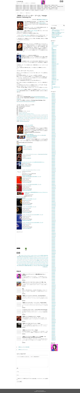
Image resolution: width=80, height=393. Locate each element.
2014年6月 (53, 259)
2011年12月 (54, 302)
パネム (39, 261)
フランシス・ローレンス (21, 89)
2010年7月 (53, 326)
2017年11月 (54, 204)
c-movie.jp (20, 1)
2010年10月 (54, 322)
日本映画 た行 (54, 69)
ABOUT (53, 42)
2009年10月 (54, 339)
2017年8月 (53, 208)
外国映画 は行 (40, 19)
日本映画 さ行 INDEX (26, 7)
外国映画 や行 (54, 59)
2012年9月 (53, 289)
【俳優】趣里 (54, 37)
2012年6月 (53, 293)
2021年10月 (54, 136)
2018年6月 (53, 194)
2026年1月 (53, 93)
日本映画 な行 (54, 71)
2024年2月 (53, 96)
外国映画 (25, 265)
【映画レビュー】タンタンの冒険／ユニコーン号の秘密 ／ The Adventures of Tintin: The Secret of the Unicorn (34, 337)
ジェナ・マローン (43, 118)
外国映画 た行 (54, 53)
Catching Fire (45, 255)
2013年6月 (53, 276)
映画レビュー (45, 19)
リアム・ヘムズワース (30, 264)
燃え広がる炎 (43, 265)
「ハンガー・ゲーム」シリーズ (35, 255)
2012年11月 (54, 286)
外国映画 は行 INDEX (54, 5)
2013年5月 (53, 277)
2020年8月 (53, 156)
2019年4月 (53, 179)
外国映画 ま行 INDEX (19, 6)
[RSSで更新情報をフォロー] (62, 1)
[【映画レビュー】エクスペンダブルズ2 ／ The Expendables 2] (19, 299)
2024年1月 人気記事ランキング (57, 36)
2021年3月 (53, 146)
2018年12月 (54, 185)
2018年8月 (53, 191)
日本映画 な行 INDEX (40, 7)
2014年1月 (53, 266)
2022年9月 (53, 120)
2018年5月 (53, 195)
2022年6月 (53, 125)
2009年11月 (54, 338)
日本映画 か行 (54, 66)
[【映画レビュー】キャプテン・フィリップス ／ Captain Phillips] (19, 306)
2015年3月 (53, 246)
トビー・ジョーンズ (34, 261)
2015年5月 (53, 243)
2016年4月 (53, 227)
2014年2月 (53, 264)
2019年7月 (53, 175)
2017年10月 (54, 205)
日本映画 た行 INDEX (33, 7)
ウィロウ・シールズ (23, 118)
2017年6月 (53, 211)
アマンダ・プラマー (36, 256)
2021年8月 (53, 139)
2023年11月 (54, 100)
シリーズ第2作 (36, 260)
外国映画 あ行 (54, 49)
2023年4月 (53, 110)
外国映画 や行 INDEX (26, 6)
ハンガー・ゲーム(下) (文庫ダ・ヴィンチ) (29, 206)
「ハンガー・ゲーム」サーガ (25, 255)
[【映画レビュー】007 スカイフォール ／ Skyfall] (19, 327)
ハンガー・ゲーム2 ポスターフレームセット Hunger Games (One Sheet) (34, 154)
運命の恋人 (46, 266)
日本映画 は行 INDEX (47, 7)
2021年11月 (54, 135)
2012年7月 (53, 292)
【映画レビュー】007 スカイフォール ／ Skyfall (31, 323)
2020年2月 (53, 165)
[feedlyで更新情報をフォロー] (60, 1)
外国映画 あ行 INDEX (19, 5)
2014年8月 (53, 256)
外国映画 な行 (54, 55)
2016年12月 (54, 220)
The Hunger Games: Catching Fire (27, 256)
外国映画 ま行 (54, 58)
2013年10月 (54, 270)
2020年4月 (53, 162)
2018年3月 (53, 198)
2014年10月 (54, 253)
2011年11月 (53, 303)
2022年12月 (54, 116)
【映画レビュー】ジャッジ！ (23, 349)
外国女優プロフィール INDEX (20, 10)
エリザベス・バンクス (26, 116)
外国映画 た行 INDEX (40, 5)
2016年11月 (54, 221)
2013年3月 (53, 280)
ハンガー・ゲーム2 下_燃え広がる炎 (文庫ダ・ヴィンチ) (31, 184)
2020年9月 (53, 155)
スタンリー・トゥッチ (23, 117)
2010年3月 (53, 332)
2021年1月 (53, 149)
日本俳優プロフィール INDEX (29, 10)
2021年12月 (54, 133)
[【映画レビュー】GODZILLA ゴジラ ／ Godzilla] (19, 320)
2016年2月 (53, 230)
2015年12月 (54, 233)
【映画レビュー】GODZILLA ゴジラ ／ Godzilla (31, 316)
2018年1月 (53, 201)
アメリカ (41, 256)
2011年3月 (53, 315)
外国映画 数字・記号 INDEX (48, 6)
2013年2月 (53, 282)
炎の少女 (39, 265)
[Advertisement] (24, 239)
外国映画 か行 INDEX (26, 5)
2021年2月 (53, 148)
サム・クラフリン (31, 118)
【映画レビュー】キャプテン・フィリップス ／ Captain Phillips (34, 302)
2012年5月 (53, 295)
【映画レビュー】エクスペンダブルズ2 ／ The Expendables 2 (34, 295)
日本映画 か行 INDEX (19, 7)
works (53, 43)
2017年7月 (53, 210)
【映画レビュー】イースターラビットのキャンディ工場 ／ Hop (34, 282)
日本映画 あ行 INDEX (60, 6)
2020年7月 (53, 158)
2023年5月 (53, 109)
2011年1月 (53, 318)
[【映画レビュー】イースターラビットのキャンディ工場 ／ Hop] (19, 286)
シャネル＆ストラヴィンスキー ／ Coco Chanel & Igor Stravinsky (34, 309)
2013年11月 (54, 269)
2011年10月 (54, 305)
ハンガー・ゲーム (44, 261)
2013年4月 (53, 279)
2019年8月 (53, 174)
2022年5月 (53, 126)
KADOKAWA (19, 256)
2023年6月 (53, 107)
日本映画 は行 (54, 72)
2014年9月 (53, 254)
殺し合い (35, 265)
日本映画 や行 (54, 75)
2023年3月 (53, 112)
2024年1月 (53, 97)
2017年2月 (53, 217)
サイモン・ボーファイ (22, 113)
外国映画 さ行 (54, 52)
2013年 (42, 255)
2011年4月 (53, 313)
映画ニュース (54, 81)
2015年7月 (53, 240)
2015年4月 (53, 244)
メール (18, 371)
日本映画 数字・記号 (55, 79)
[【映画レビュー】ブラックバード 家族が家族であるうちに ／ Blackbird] (19, 278)
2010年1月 (53, 335)
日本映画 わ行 (54, 78)
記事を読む (23, 280)
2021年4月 (53, 145)
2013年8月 (53, 273)
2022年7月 (53, 123)
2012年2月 (53, 299)
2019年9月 (53, 172)
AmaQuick (29, 126)
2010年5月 (53, 329)
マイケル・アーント (30, 113)
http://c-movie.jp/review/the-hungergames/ (38, 96)
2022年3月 (53, 129)
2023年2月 (53, 113)
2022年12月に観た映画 (55, 34)
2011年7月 (53, 309)
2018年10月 (54, 188)
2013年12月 (54, 267)
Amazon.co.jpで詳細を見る (28, 134)
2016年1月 (53, 231)
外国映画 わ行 (54, 62)
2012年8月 (53, 290)
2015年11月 (54, 234)
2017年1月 (53, 218)
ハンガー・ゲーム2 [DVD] (27, 146)
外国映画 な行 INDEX (47, 5)
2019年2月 (53, 182)
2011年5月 (53, 312)
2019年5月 (53, 178)
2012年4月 (53, 296)
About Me (54, 6)
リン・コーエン (36, 264)
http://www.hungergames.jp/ (24, 121)
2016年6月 (53, 224)
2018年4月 (53, 197)
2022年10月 (54, 119)
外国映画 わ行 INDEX (40, 6)
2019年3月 (53, 181)
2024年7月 (53, 94)
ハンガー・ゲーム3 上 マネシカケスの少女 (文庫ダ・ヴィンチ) (32, 214)
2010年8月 (53, 325)
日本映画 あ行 (54, 65)
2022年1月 (53, 132)
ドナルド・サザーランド (32, 117)
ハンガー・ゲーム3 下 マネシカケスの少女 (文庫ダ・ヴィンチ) (32, 222)
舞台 (52, 88)
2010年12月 (54, 319)
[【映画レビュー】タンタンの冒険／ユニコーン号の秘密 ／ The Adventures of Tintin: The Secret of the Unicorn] (19, 340)
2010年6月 (53, 328)
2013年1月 (53, 283)
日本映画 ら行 (54, 76)
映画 (28, 265)
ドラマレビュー (54, 46)
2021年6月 (53, 142)
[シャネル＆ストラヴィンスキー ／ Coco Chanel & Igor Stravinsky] (19, 313)
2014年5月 (53, 260)
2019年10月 (54, 171)
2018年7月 (53, 192)
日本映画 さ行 (54, 68)
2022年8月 (53, 122)
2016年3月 (53, 228)
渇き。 (23, 288)
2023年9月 (53, 103)
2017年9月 (53, 207)
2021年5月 (53, 143)
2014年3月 (53, 263)
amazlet (26, 155)
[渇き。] (19, 292)
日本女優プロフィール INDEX (39, 10)
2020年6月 (53, 159)
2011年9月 (53, 306)
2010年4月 (53, 331)
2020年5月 (53, 161)
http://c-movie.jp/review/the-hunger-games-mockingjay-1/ (26, 101)
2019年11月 (54, 169)
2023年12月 (54, 99)
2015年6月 (53, 241)
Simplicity (42, 390)
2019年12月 (54, 168)
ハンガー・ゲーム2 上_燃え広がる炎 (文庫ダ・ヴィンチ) (31, 176)
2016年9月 (53, 223)
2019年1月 (53, 184)
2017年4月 (53, 214)
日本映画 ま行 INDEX (54, 7)
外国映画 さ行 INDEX (33, 5)
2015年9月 (53, 237)
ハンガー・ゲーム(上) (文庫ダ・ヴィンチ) (29, 198)
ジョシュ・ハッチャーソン (29, 260)
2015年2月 (53, 247)
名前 (17, 368)
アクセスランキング (55, 45)
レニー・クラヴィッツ (34, 116)
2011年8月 (53, 308)
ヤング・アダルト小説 (22, 264)
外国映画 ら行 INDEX (33, 6)
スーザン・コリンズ (43, 260)
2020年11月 (54, 152)
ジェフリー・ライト (40, 117)
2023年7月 (53, 106)
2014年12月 (54, 250)
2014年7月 (53, 257)
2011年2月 (53, 316)
